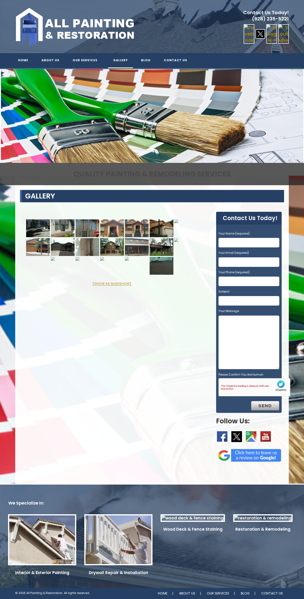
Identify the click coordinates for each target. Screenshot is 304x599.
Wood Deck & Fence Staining (193, 529)
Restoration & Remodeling (262, 529)
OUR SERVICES (218, 593)
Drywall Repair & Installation (118, 572)
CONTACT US (272, 593)
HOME (162, 593)
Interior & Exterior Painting (42, 572)
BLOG (245, 593)
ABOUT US (187, 593)
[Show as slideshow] (112, 283)
